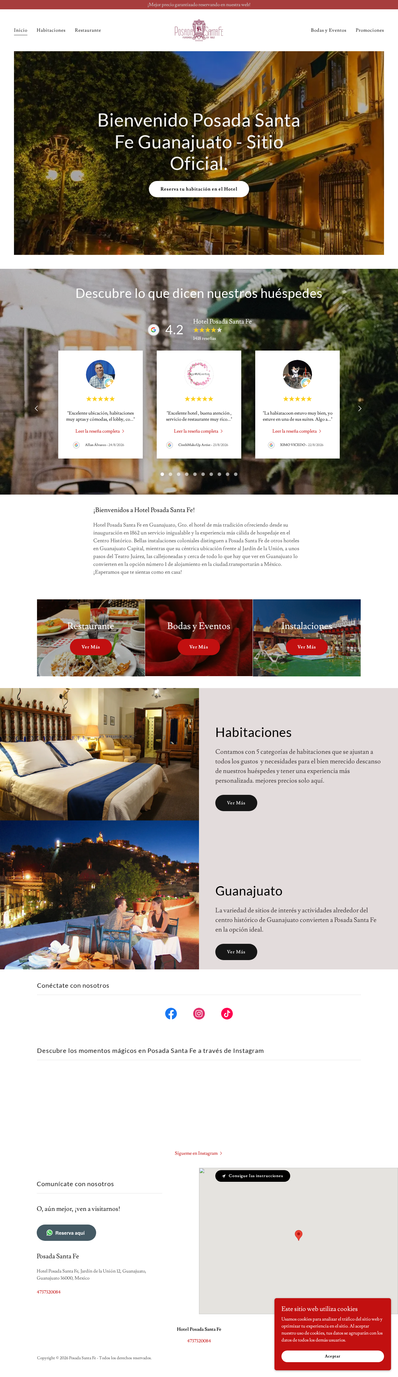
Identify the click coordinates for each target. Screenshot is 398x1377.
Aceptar (333, 1356)
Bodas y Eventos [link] (328, 30)
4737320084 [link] (49, 1292)
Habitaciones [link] (51, 30)
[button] (199, 1152)
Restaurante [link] (88, 30)
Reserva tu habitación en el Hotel (199, 189)
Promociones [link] (370, 30)
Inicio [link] (20, 30)
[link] (199, 29)
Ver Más (91, 647)
